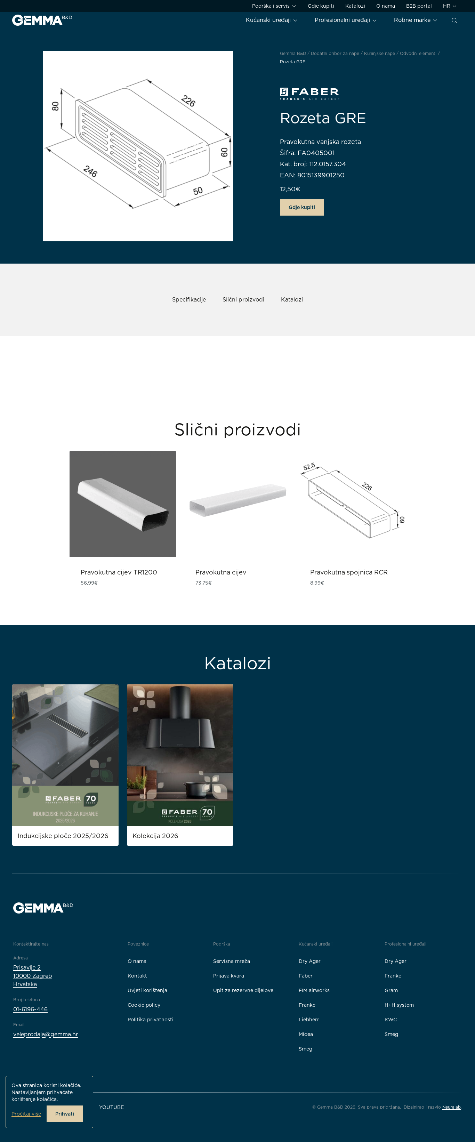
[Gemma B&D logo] (42, 20)
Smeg (305, 1049)
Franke (307, 1005)
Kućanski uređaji (269, 20)
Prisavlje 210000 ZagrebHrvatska (32, 976)
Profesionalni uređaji (343, 20)
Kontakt (137, 976)
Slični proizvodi (243, 299)
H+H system (399, 1005)
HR (447, 6)
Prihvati (64, 1114)
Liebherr (309, 1019)
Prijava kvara (228, 976)
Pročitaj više (26, 1114)
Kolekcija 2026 (155, 835)
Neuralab (451, 1107)
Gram (391, 990)
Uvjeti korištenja (147, 990)
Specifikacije (189, 299)
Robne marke (413, 20)
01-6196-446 (30, 1009)
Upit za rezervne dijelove (243, 990)
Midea (306, 1034)
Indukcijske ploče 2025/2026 (63, 835)
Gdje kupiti (321, 6)
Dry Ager (310, 961)
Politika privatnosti (151, 1019)
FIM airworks (314, 990)
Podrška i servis (271, 6)
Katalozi (355, 6)
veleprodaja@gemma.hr (45, 1034)
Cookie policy (144, 1005)
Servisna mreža (231, 961)
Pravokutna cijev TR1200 (119, 572)
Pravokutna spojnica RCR (349, 572)
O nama (385, 6)
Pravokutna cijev (221, 572)
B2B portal (419, 6)
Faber (306, 976)
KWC (391, 1019)
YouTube (111, 1107)
